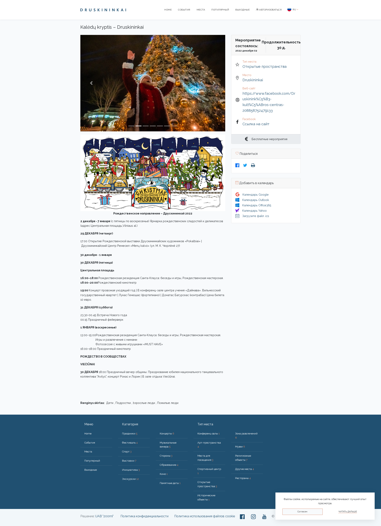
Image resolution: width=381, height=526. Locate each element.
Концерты (167, 433)
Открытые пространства (264, 66)
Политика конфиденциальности (144, 516)
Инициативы (131, 469)
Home (168, 9)
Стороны (166, 455)
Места (201, 9)
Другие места (244, 469)
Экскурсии (130, 478)
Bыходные (242, 9)
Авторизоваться (270, 9)
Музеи (240, 446)
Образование (169, 464)
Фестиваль (130, 442)
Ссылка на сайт (255, 124)
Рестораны (243, 478)
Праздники (129, 433)
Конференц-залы (208, 433)
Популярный (220, 9)
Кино (164, 473)
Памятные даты (170, 483)
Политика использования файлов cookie (204, 516)
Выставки (129, 460)
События (184, 9)
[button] (91, 83)
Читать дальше (347, 511)
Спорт (127, 451)
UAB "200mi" (104, 516)
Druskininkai (252, 80)
